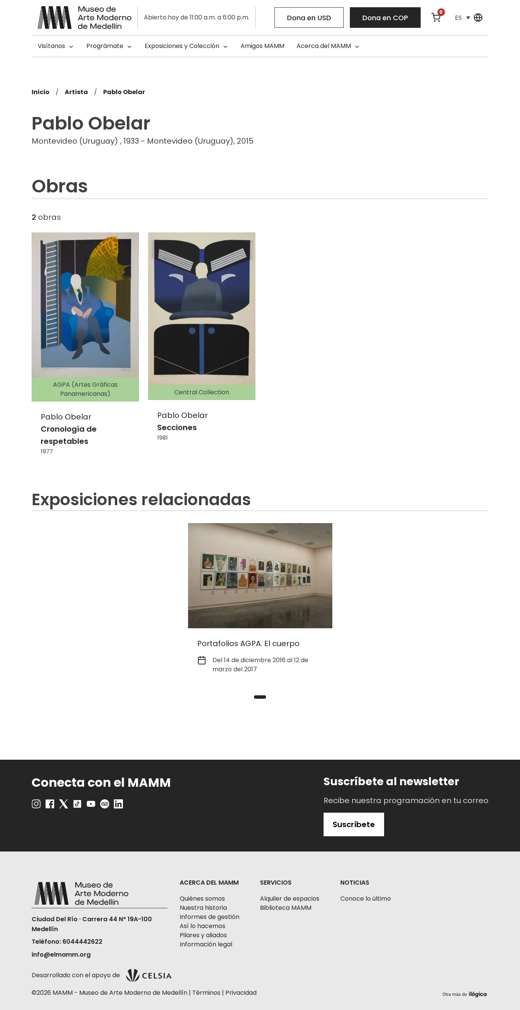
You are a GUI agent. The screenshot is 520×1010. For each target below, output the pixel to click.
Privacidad (241, 992)
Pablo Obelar (124, 92)
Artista (76, 92)
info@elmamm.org (61, 954)
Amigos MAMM (262, 46)
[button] (462, 18)
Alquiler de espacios (289, 898)
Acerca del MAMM (324, 46)
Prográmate (104, 46)
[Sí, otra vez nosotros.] (465, 993)
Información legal (206, 944)
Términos (206, 992)
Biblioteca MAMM (285, 907)
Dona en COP (385, 17)
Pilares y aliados (203, 935)
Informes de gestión (209, 916)
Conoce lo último (365, 898)
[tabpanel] (260, 603)
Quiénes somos (202, 898)
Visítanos (51, 46)
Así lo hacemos (202, 926)
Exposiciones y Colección (182, 46)
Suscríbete (354, 824)
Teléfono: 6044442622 (67, 941)
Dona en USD (309, 17)
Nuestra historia (203, 907)
